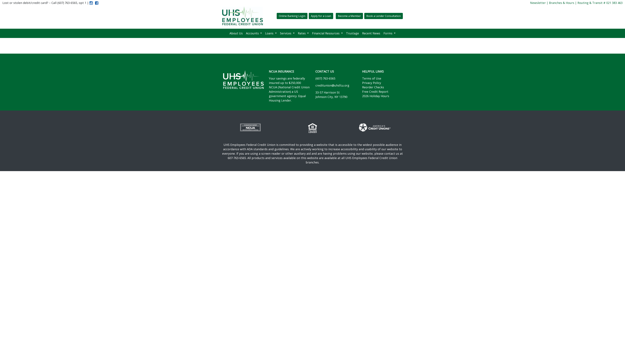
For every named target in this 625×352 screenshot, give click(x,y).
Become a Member (349, 16)
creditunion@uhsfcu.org (332, 85)
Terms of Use (371, 78)
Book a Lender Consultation (383, 16)
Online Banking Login (292, 16)
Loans (269, 33)
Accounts (253, 33)
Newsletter (538, 3)
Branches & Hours (561, 3)
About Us (236, 33)
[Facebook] (96, 3)
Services (286, 33)
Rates (302, 33)
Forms (388, 33)
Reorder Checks (373, 87)
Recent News (371, 33)
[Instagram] (91, 3)
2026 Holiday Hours (375, 96)
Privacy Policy (371, 83)
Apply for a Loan (321, 16)
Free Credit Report (375, 92)
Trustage (352, 33)
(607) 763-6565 (325, 78)
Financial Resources (326, 33)
